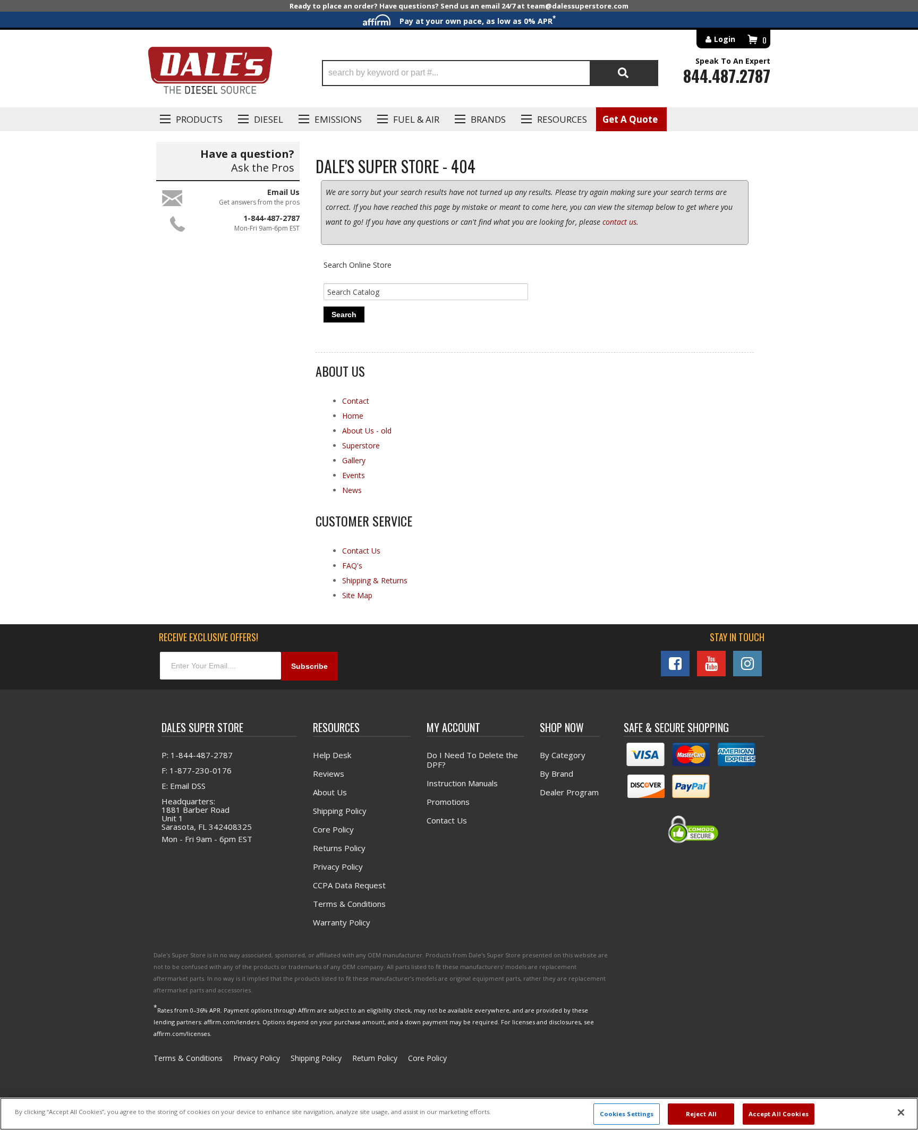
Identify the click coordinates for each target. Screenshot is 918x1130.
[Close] (901, 1112)
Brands (488, 119)
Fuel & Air (416, 119)
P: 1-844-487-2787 (197, 755)
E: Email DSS (184, 785)
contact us (619, 222)
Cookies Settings (627, 1114)
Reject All (701, 1114)
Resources (562, 119)
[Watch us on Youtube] (711, 663)
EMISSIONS (338, 119)
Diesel (268, 119)
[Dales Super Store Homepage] (210, 73)
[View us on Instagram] (747, 663)
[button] (490, 73)
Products (199, 119)
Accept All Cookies (779, 1114)
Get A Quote (630, 119)
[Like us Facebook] (675, 663)
